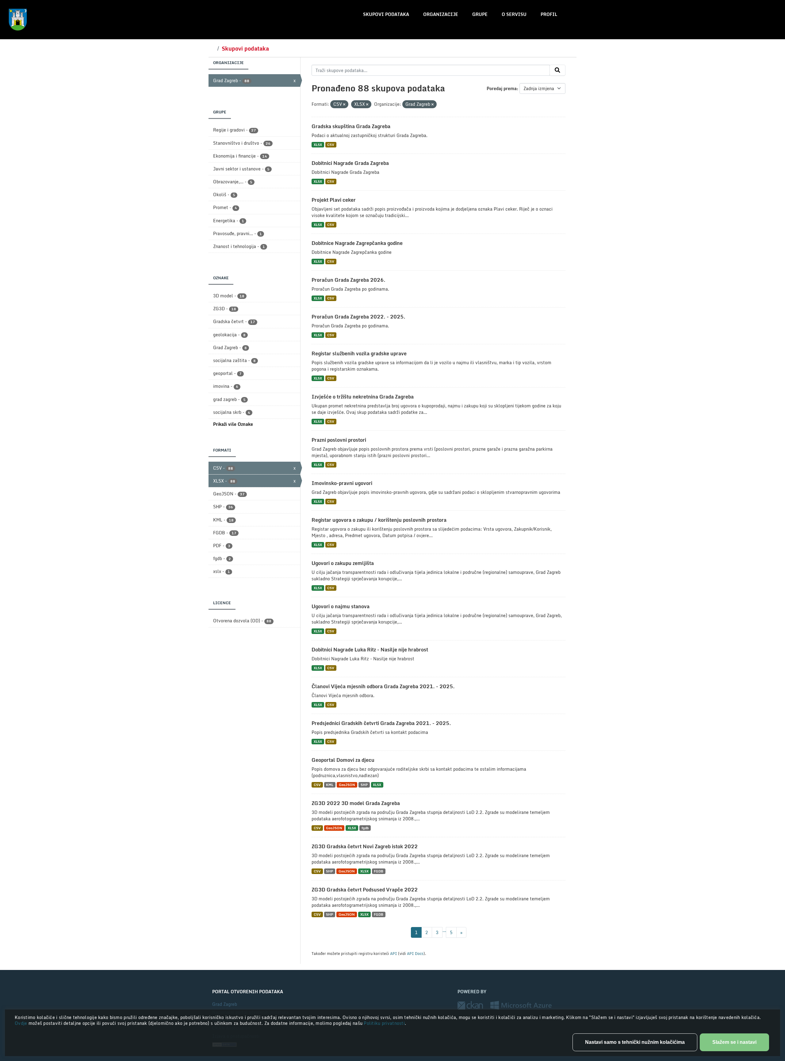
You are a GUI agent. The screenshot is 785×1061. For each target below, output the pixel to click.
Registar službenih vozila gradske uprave (359, 353)
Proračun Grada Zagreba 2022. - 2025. (358, 317)
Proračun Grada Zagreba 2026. (348, 280)
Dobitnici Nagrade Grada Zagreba (350, 163)
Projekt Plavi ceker (334, 200)
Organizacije (440, 14)
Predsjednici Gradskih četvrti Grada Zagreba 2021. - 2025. (381, 723)
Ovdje (22, 1023)
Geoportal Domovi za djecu (343, 760)
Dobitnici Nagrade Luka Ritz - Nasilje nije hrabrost (370, 650)
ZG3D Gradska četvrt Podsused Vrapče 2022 (365, 890)
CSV (330, 144)
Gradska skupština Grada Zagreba (351, 126)
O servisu (514, 14)
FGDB (378, 871)
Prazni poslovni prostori (339, 440)
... (444, 930)
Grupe (480, 14)
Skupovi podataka (386, 14)
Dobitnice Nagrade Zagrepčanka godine (357, 243)
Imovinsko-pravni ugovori (342, 483)
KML (329, 784)
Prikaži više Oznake (233, 424)
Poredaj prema (502, 88)
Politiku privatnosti (384, 1023)
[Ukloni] (344, 104)
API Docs (415, 953)
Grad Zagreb (224, 1004)
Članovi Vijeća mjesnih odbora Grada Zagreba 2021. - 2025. (383, 686)
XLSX (318, 144)
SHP (364, 784)
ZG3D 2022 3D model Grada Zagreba (356, 803)
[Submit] (557, 70)
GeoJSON (347, 784)
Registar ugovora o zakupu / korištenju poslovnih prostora (379, 520)
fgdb (365, 827)
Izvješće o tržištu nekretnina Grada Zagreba (363, 397)
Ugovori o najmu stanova (341, 606)
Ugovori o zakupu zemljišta (343, 563)
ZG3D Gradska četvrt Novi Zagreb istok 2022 (365, 846)
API (393, 953)
